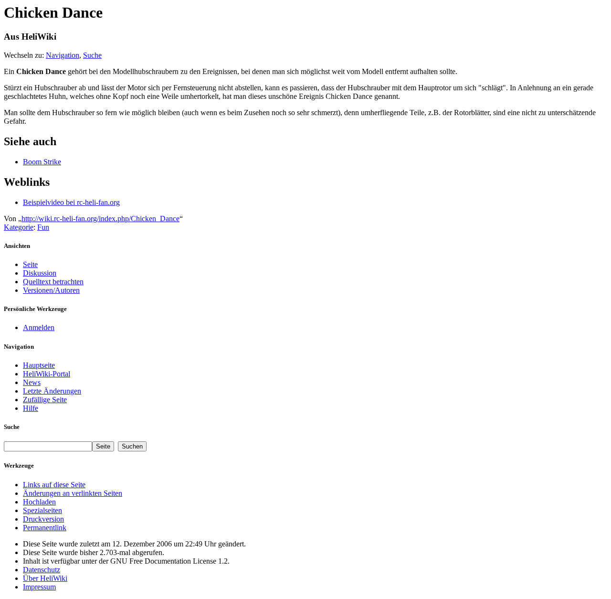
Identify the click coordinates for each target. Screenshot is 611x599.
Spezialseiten (42, 510)
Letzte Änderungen (52, 391)
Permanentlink (44, 528)
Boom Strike (42, 162)
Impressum (39, 587)
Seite (30, 264)
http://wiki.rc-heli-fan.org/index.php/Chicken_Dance (100, 218)
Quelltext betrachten (53, 282)
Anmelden (38, 327)
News (32, 382)
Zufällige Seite (45, 400)
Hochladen (39, 502)
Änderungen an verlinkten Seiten (72, 493)
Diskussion (39, 273)
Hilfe (30, 408)
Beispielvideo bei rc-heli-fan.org (71, 202)
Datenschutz (41, 570)
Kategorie (18, 227)
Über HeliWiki (45, 578)
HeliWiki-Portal (46, 374)
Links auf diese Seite (54, 485)
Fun (43, 227)
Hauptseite (39, 365)
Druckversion (43, 519)
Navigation (62, 55)
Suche (92, 55)
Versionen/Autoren (51, 290)
